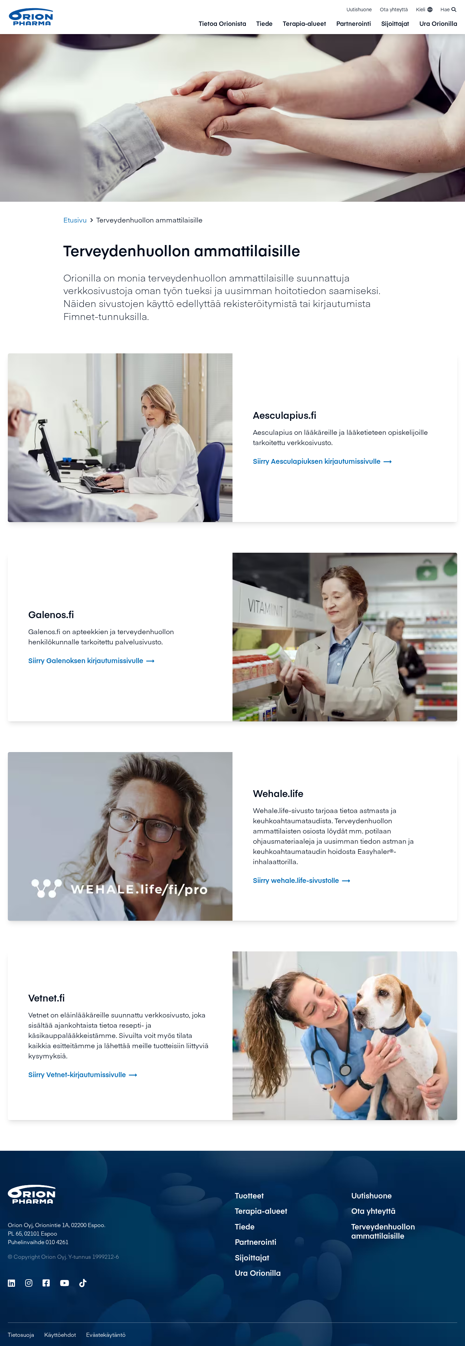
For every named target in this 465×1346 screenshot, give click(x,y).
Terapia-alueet (304, 24)
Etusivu (75, 219)
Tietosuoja (21, 1334)
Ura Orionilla (438, 24)
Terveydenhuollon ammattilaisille (383, 1231)
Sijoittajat (395, 24)
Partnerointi (353, 24)
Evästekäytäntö (106, 1334)
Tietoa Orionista (222, 24)
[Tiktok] (82, 1283)
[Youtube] (64, 1283)
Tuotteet (249, 1195)
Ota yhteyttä (394, 9)
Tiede (264, 24)
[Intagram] (28, 1283)
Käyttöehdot (60, 1334)
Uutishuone (359, 9)
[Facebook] (46, 1283)
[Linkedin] (11, 1283)
